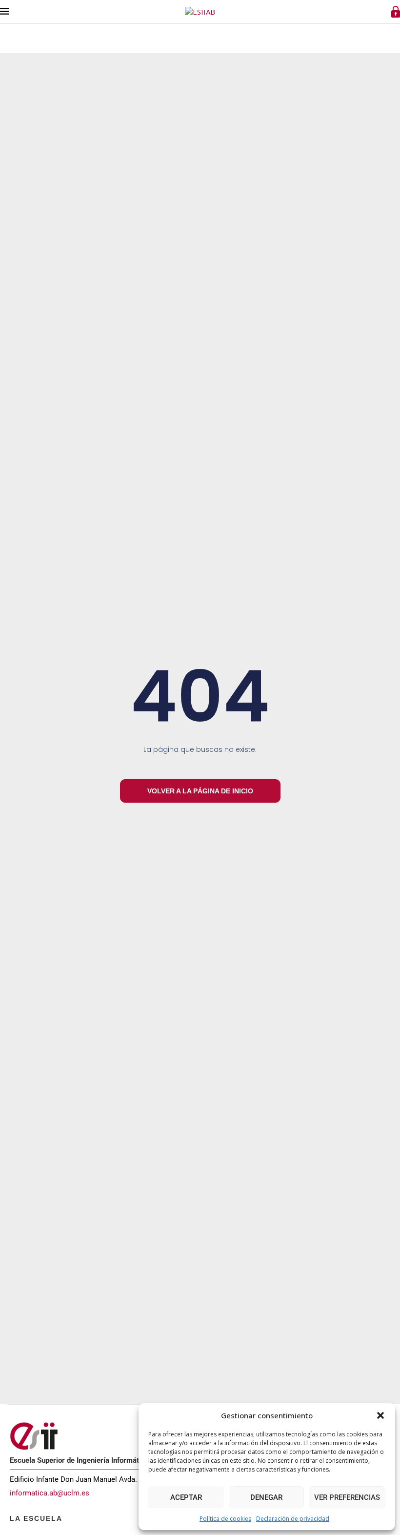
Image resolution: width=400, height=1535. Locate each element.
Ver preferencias (347, 1497)
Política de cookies (225, 1518)
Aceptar (186, 1497)
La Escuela (36, 1518)
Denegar (266, 1497)
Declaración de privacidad (292, 1518)
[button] (380, 1415)
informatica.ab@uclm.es (49, 1493)
